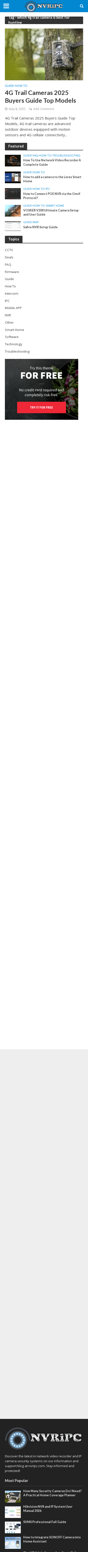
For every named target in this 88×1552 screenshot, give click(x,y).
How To (21, 86)
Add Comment (43, 109)
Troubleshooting (66, 155)
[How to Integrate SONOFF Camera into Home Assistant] (13, 1542)
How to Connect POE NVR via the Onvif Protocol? (51, 196)
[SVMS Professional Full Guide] (13, 1527)
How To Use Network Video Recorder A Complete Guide (52, 162)
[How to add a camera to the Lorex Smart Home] (13, 177)
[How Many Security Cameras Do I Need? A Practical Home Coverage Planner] (13, 1496)
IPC (48, 189)
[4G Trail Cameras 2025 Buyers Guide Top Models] (44, 54)
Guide (9, 86)
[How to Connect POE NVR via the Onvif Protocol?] (13, 193)
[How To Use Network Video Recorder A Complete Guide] (13, 160)
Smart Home (55, 205)
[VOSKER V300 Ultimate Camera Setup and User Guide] (13, 210)
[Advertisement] (44, 1234)
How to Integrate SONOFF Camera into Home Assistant (52, 1539)
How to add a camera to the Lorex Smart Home (52, 179)
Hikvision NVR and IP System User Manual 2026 (47, 1509)
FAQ (35, 155)
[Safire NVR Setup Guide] (13, 226)
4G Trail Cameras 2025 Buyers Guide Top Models (40, 96)
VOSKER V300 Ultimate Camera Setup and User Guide (51, 212)
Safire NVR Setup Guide (40, 227)
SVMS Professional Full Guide (44, 1522)
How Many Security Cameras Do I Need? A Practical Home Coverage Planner (52, 1493)
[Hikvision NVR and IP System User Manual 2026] (13, 1511)
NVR (35, 222)
